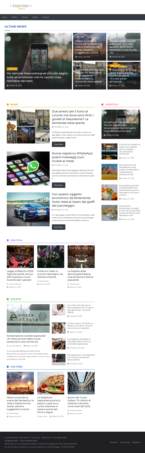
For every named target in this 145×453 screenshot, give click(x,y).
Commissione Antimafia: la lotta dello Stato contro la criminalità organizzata (79, 341)
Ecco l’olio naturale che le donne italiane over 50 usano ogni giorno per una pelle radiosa (80, 308)
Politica (14, 17)
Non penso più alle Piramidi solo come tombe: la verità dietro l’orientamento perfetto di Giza (129, 169)
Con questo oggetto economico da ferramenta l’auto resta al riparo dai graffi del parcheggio (73, 199)
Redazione (136, 442)
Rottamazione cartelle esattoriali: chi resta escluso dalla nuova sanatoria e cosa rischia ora (123, 47)
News (4, 17)
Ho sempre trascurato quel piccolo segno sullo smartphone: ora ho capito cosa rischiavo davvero (37, 77)
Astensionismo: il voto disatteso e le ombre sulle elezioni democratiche (81, 357)
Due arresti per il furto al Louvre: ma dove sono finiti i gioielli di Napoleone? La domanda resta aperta (89, 75)
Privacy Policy (125, 442)
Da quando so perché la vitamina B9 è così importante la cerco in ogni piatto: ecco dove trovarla (129, 190)
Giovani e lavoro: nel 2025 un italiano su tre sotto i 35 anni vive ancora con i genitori (80, 325)
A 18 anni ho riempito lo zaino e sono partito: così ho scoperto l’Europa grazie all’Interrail (123, 75)
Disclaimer (114, 442)
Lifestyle (45, 17)
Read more (58, 144)
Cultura (35, 17)
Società (25, 17)
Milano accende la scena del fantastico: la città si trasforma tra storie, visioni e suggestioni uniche (88, 47)
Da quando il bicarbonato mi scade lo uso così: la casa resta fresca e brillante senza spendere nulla (129, 210)
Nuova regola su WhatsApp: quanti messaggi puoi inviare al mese (72, 157)
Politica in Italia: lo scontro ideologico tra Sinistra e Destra (50, 274)
